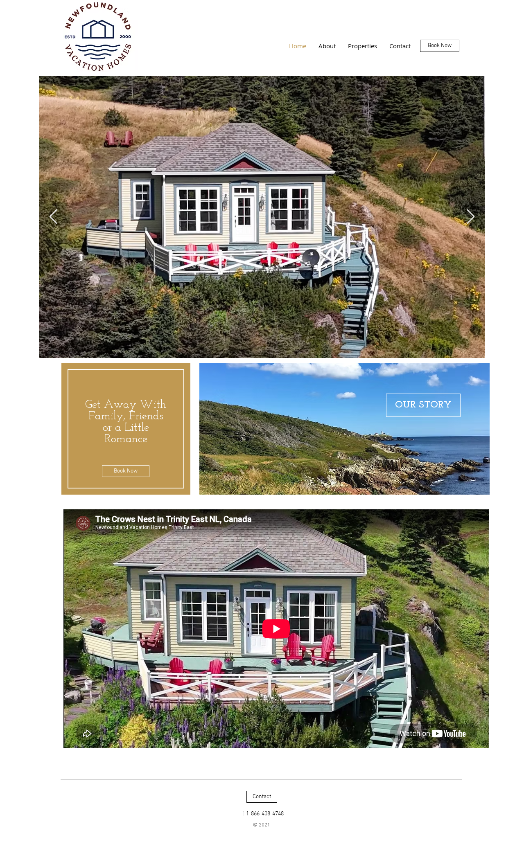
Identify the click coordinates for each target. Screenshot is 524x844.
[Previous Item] (53, 217)
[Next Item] (470, 217)
